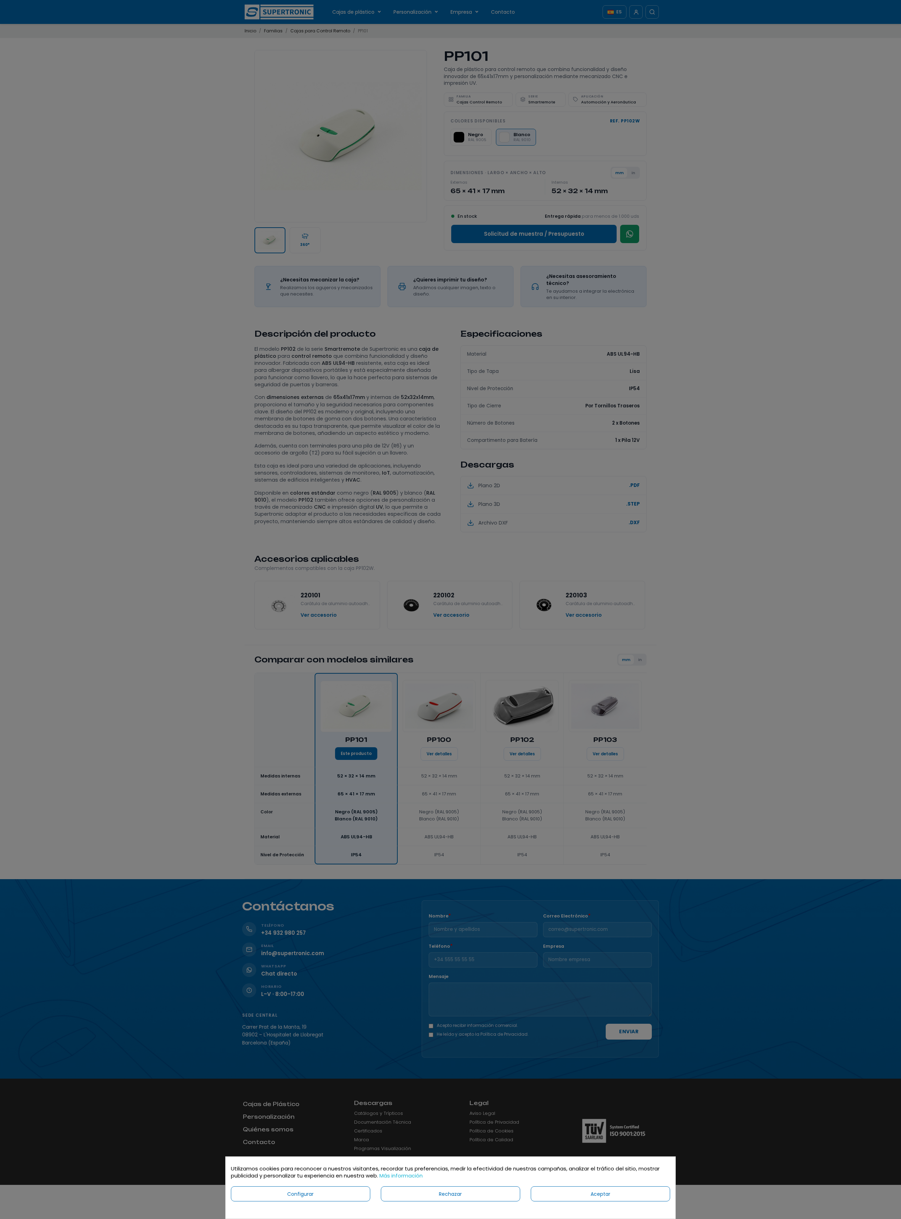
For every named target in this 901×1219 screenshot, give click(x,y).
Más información (401, 1175)
